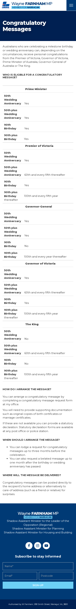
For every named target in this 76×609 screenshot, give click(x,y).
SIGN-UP (38, 585)
